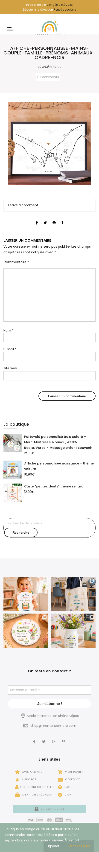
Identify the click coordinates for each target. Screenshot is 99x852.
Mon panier (74, 772)
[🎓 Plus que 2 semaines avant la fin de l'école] (73, 631)
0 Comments (48, 77)
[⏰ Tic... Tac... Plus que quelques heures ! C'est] (25, 631)
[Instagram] (54, 738)
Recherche (20, 532)
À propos (28, 779)
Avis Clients (32, 772)
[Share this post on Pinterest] (54, 219)
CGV (67, 794)
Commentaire (16, 262)
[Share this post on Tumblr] (62, 219)
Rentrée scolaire (65, 9)
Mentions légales (36, 794)
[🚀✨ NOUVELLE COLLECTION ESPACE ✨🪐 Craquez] (73, 594)
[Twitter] (44, 738)
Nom (8, 330)
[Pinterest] (64, 738)
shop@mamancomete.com (53, 725)
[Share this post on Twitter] (45, 219)
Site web (10, 368)
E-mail (9, 349)
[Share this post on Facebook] (37, 219)
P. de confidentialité (37, 787)
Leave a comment (23, 205)
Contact (72, 779)
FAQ (67, 787)
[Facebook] (35, 738)
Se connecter (52, 809)
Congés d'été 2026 (60, 5)
